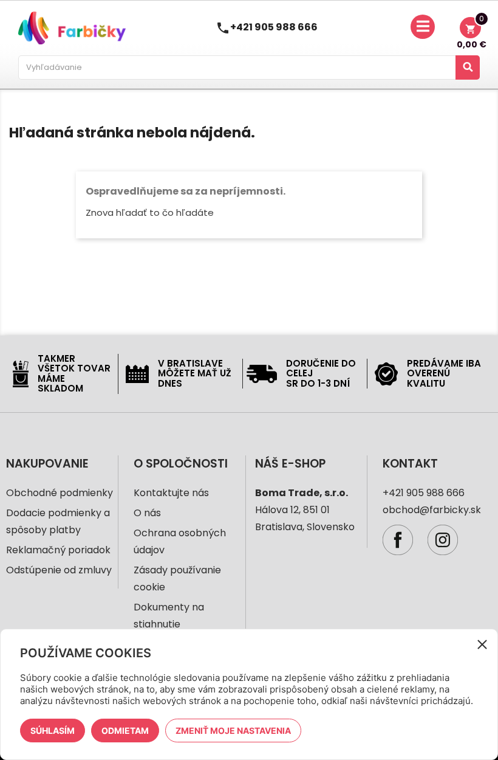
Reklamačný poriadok (58, 550)
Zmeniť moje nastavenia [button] (233, 730)
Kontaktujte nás (171, 493)
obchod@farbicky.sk (432, 510)
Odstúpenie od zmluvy (59, 570)
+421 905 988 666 (274, 27)
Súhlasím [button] (52, 730)
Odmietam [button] (125, 730)
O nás (147, 513)
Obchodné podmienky (59, 493)
